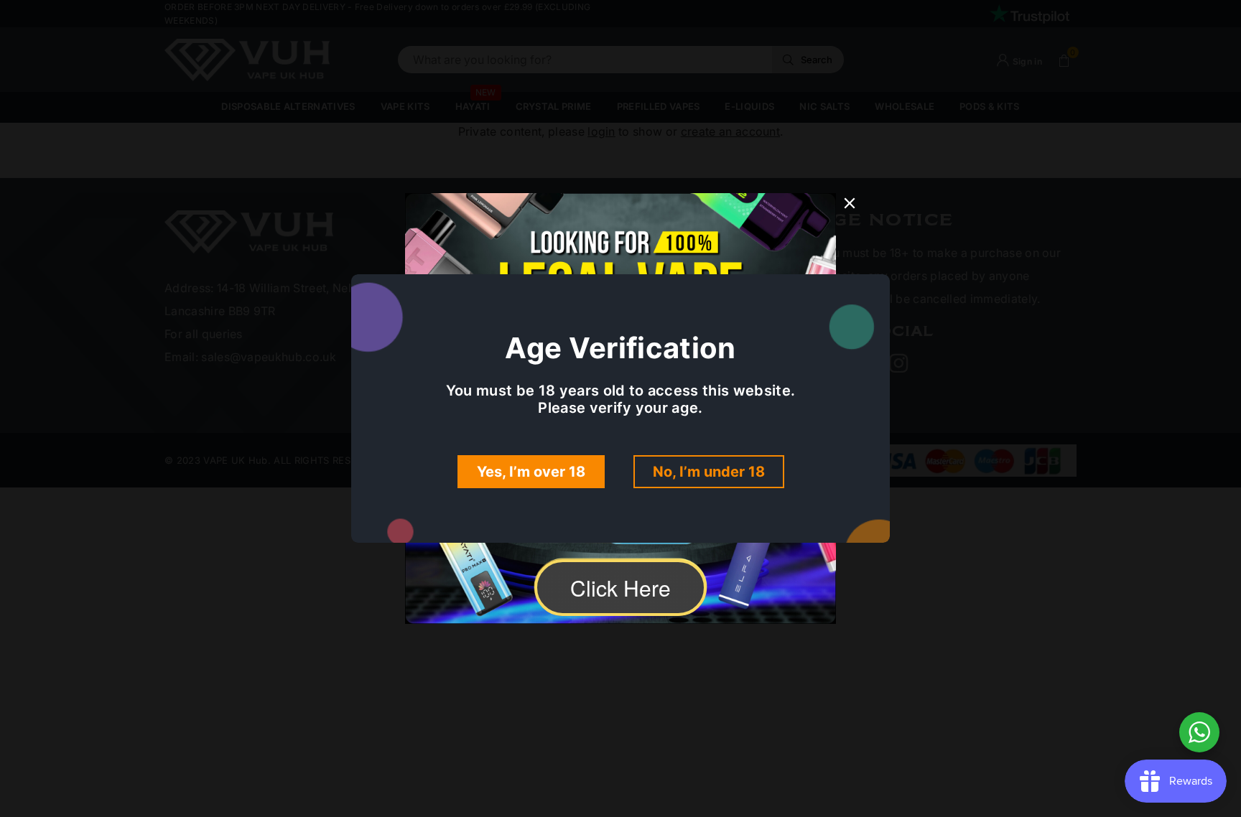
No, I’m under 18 (709, 471)
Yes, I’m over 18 (531, 471)
